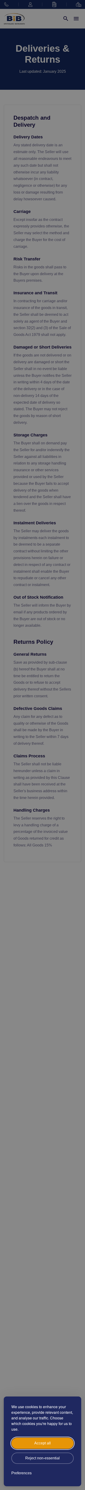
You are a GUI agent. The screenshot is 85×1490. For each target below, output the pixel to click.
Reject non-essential (42, 1458)
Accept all (42, 1443)
